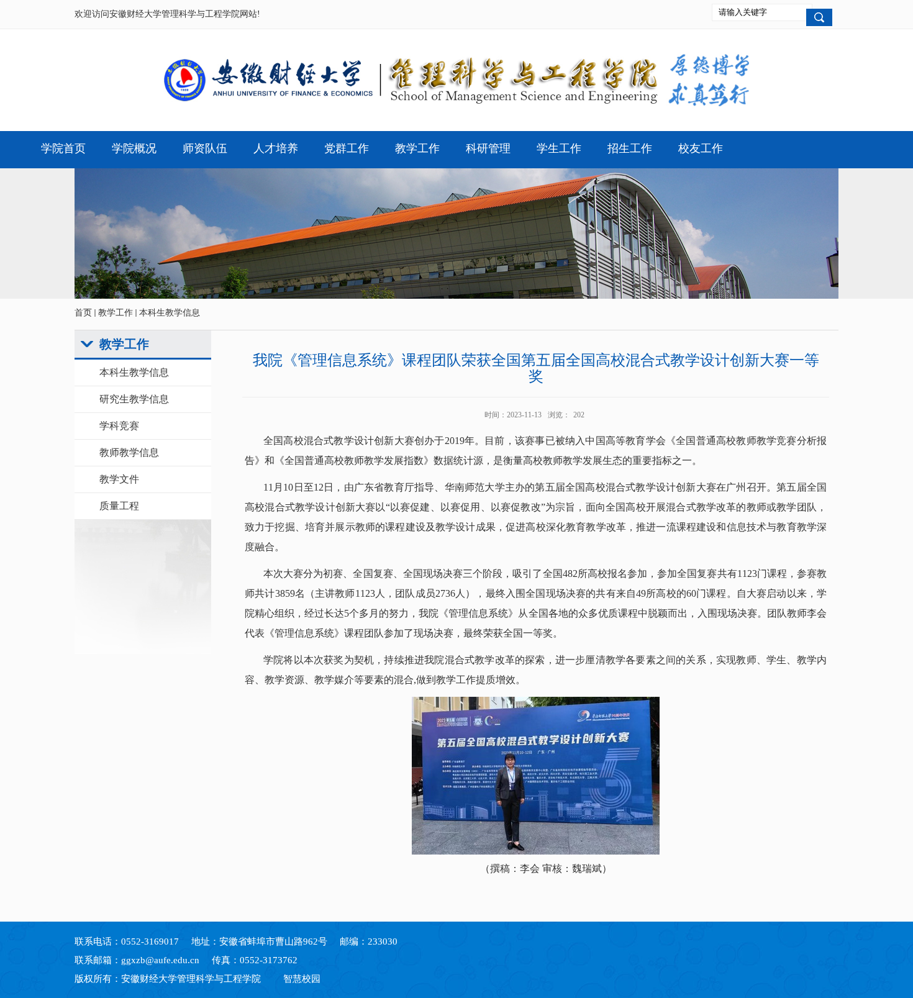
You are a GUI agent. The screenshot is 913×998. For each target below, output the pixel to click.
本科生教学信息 (169, 312)
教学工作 (115, 312)
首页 (83, 312)
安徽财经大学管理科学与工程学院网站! (184, 14)
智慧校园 (301, 979)
